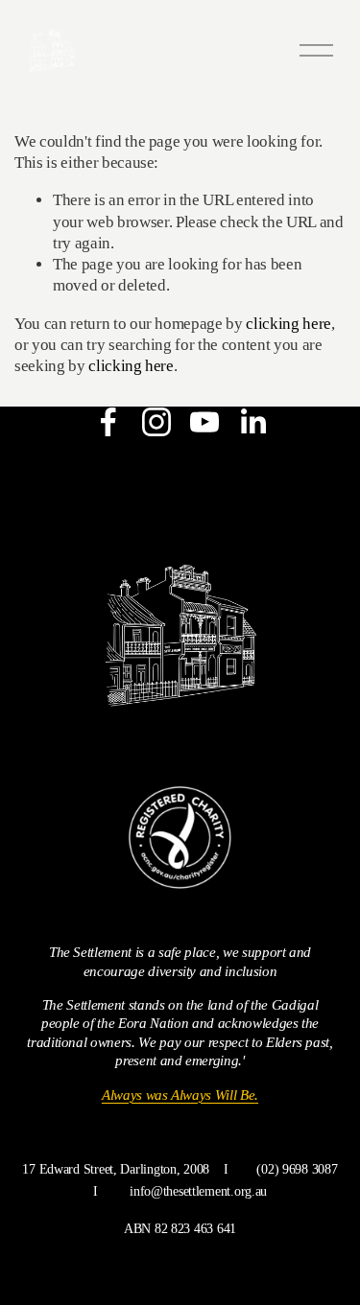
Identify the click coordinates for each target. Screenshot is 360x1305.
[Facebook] (108, 422)
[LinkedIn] (252, 422)
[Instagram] (156, 422)
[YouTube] (204, 422)
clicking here (288, 324)
